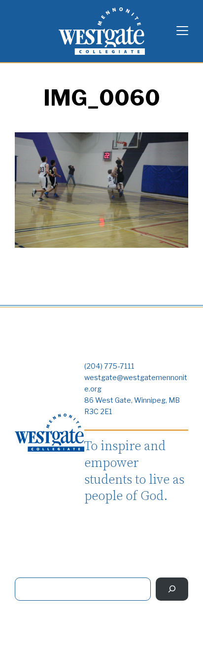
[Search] (172, 589)
